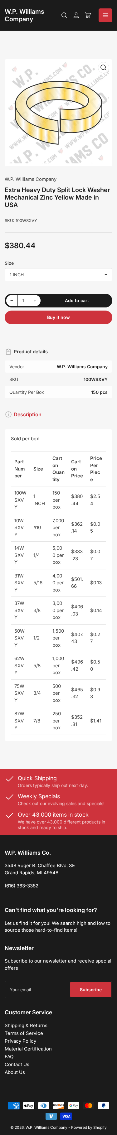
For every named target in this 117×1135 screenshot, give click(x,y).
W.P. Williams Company (24, 15)
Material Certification (28, 1049)
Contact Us (17, 1064)
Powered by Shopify (89, 1127)
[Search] (64, 15)
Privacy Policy (20, 1041)
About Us (15, 1072)
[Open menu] (105, 15)
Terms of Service (24, 1033)
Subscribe (91, 989)
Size (9, 263)
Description (27, 414)
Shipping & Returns (26, 1025)
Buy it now (58, 317)
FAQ (9, 1057)
